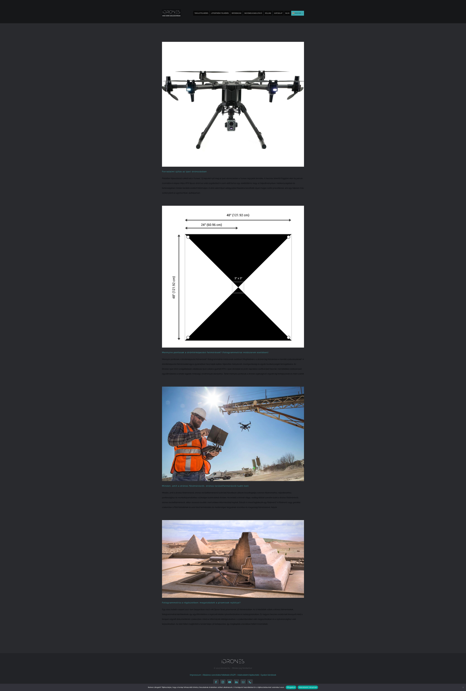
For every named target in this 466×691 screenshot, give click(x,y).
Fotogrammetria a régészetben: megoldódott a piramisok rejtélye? (201, 602)
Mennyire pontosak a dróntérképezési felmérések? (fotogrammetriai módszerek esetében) (215, 352)
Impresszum (195, 675)
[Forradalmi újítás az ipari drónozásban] (233, 104)
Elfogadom (291, 687)
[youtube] (229, 682)
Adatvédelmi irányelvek (308, 687)
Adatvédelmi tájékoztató (248, 675)
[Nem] (463, 687)
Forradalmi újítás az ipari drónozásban (184, 171)
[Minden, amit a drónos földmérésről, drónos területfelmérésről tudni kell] (233, 434)
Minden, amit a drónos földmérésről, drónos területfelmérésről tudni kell (205, 486)
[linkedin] (236, 682)
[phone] (250, 682)
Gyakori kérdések (268, 675)
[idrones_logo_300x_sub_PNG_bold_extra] (171, 10)
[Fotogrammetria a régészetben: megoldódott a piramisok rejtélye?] (233, 559)
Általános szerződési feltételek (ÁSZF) (219, 675)
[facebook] (216, 682)
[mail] (243, 682)
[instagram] (223, 682)
